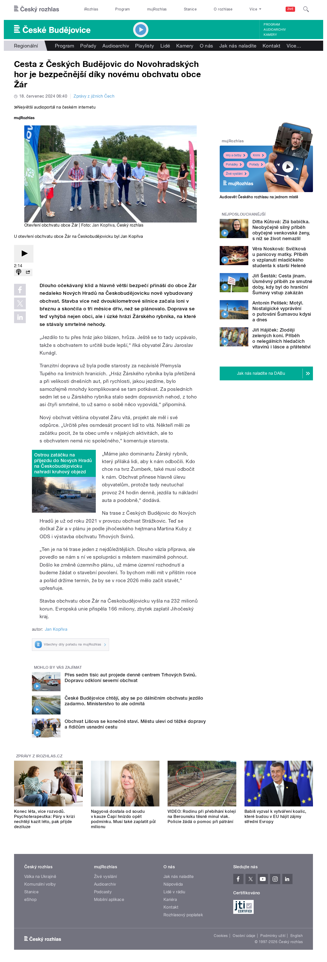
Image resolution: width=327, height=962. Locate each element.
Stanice (190, 9)
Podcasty (103, 891)
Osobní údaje (244, 936)
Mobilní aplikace (109, 899)
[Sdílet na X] (20, 303)
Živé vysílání (234, 173)
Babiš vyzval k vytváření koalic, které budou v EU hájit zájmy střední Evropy (275, 816)
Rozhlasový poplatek (183, 914)
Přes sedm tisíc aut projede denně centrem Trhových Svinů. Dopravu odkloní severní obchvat (130, 677)
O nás (206, 46)
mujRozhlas (157, 9)
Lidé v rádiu (174, 891)
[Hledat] (306, 9)
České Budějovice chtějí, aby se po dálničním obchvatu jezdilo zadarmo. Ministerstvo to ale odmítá (134, 700)
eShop (30, 899)
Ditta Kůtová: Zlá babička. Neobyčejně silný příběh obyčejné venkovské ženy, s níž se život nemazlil (281, 230)
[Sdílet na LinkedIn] (20, 317)
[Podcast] (18, 272)
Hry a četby (233, 155)
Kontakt (272, 46)
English (296, 936)
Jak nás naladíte (237, 46)
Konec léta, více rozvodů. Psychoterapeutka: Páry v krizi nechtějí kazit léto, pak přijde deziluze (44, 819)
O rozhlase (223, 9)
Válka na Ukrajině (40, 876)
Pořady (88, 46)
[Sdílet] (27, 272)
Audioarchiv (275, 29)
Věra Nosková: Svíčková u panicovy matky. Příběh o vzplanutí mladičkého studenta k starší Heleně (280, 257)
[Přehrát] (23, 254)
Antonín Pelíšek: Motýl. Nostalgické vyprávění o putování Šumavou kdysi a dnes (281, 311)
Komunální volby (40, 884)
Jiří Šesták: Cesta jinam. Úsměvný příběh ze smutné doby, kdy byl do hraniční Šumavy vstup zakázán (282, 284)
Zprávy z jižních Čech (94, 96)
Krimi (256, 155)
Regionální (26, 46)
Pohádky (232, 164)
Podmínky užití (272, 936)
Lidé (165, 46)
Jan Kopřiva (103, 225)
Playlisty (144, 46)
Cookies (221, 936)
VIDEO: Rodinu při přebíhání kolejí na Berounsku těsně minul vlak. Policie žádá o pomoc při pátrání (202, 816)
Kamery (270, 35)
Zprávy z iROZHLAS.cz (39, 756)
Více (294, 46)
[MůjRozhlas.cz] (24, 118)
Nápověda (173, 884)
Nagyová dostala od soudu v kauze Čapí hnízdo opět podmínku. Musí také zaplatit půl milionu (123, 819)
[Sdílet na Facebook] (20, 290)
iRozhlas (91, 9)
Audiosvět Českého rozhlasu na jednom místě (259, 197)
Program (122, 9)
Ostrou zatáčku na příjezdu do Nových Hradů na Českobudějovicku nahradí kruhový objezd (63, 463)
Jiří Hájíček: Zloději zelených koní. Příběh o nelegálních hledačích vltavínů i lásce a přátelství (281, 338)
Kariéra (170, 899)
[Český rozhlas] (36, 9)
